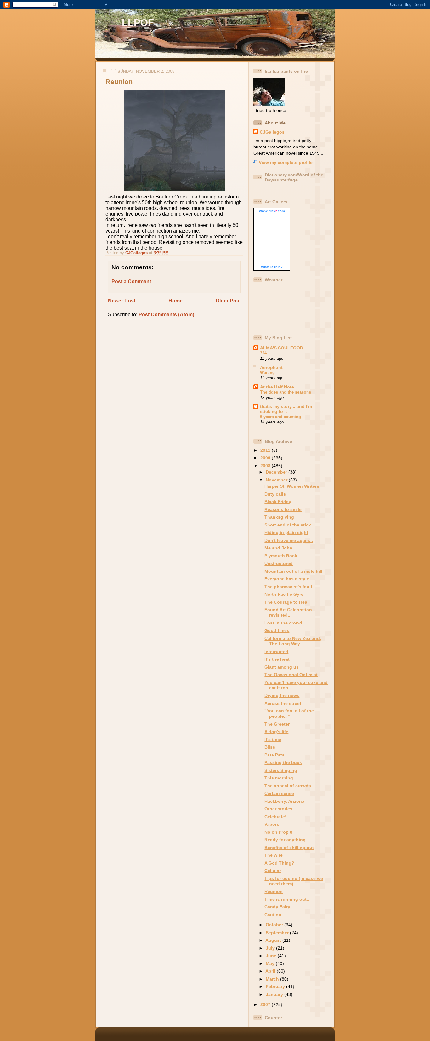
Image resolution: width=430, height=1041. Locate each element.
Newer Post (121, 300)
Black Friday (277, 501)
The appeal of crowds (287, 785)
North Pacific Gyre (283, 594)
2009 (266, 457)
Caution (272, 914)
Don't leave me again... (288, 540)
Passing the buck (283, 762)
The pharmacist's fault (288, 586)
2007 (266, 1004)
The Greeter (277, 724)
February (276, 986)
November (277, 479)
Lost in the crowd (283, 622)
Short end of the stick (287, 524)
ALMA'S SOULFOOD (281, 347)
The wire (273, 855)
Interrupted (276, 651)
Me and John (278, 547)
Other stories (278, 808)
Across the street (282, 703)
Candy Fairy (277, 906)
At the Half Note (277, 386)
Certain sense (279, 793)
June (272, 955)
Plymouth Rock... (282, 555)
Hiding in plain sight (286, 532)
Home (175, 300)
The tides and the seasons (285, 392)
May (271, 963)
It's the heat (277, 659)
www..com (272, 211)
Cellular (272, 870)
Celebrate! (275, 816)
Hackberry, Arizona (284, 801)
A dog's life (276, 731)
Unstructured (278, 563)
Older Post (228, 300)
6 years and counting (280, 416)
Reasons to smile (283, 509)
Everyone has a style (286, 578)
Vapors (271, 824)
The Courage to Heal (286, 602)
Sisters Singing (280, 770)
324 (263, 353)
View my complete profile (286, 162)
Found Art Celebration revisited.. (288, 612)
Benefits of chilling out (289, 847)
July (271, 948)
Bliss (269, 747)
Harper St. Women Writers (291, 486)
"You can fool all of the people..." (289, 713)
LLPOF (138, 22)
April (271, 971)
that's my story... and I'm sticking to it (286, 409)
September (278, 932)
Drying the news (281, 695)
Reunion (273, 891)
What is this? (272, 267)
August (273, 940)
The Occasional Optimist (291, 674)
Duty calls (275, 494)
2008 (266, 465)
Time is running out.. (286, 899)
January (275, 994)
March (273, 978)
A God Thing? (279, 863)
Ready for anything (285, 839)
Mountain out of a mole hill (293, 571)
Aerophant (271, 367)
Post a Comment (131, 281)
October (275, 924)
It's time (272, 739)
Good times (276, 630)
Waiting (267, 372)
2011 (266, 450)
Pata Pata (274, 754)
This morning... (280, 777)
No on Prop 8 (278, 832)
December (277, 471)
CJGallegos (272, 132)
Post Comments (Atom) (166, 314)
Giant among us (281, 667)
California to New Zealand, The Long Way (292, 641)
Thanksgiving (279, 517)
